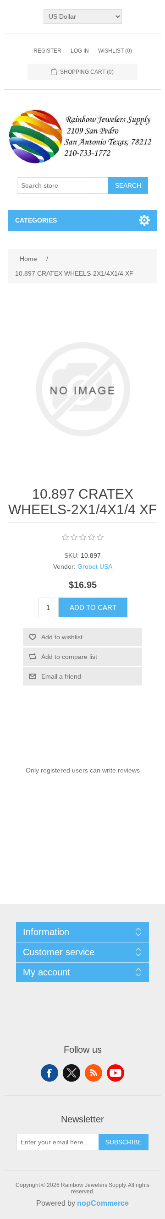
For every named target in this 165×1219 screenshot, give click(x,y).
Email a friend (61, 676)
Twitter (71, 1073)
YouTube (115, 1073)
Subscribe (123, 1142)
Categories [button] (36, 220)
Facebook (49, 1073)
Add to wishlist (61, 637)
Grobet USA (94, 566)
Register (47, 51)
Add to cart (93, 607)
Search (128, 185)
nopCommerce (103, 1203)
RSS (93, 1073)
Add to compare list (69, 656)
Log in (80, 51)
